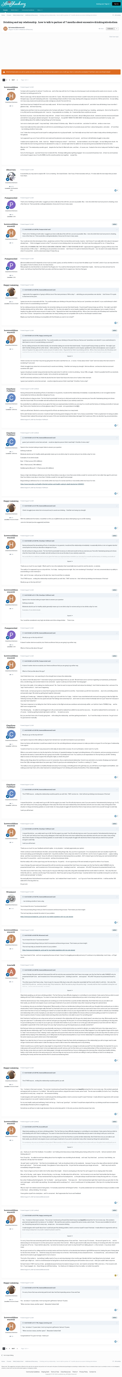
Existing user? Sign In (103, 4)
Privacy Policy (83, 1372)
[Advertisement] (61, 54)
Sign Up (116, 4)
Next (13, 80)
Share (102, 28)
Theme (74, 1372)
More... (40, 10)
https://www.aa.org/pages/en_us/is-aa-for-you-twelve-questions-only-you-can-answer (46, 916)
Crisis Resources (66, 1372)
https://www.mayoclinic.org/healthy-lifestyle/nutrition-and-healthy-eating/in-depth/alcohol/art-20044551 (52, 484)
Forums (5, 10)
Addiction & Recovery (26, 29)
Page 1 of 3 (24, 80)
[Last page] (17, 80)
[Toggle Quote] (23, 229)
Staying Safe (45, 1372)
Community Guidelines (28, 10)
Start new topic (114, 36)
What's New (14, 10)
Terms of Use (55, 1372)
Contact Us (92, 1372)
